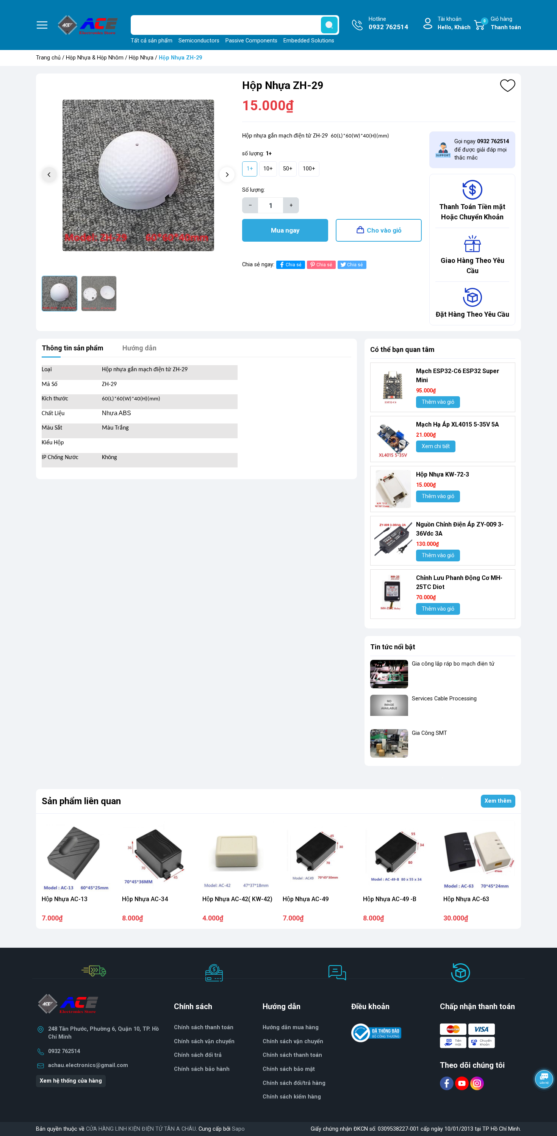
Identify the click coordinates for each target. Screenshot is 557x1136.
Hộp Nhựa (141, 58)
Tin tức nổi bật (392, 647)
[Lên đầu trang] (545, 1100)
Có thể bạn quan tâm (402, 349)
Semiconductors (198, 41)
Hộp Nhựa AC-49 (306, 899)
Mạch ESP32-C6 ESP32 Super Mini (457, 375)
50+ (288, 169)
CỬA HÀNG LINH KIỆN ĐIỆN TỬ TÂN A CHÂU (141, 1129)
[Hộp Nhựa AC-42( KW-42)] (238, 856)
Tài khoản (454, 23)
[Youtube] (462, 1083)
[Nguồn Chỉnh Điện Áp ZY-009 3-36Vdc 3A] (393, 539)
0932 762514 (64, 1051)
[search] (329, 25)
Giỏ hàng (502, 23)
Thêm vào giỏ (438, 402)
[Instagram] (477, 1083)
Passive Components (251, 41)
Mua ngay (285, 230)
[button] (227, 174)
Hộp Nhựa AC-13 (65, 899)
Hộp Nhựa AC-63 (466, 899)
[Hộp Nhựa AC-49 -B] (399, 856)
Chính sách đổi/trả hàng (294, 1083)
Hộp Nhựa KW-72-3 (442, 474)
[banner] (443, 777)
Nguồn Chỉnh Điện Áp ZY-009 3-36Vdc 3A (460, 529)
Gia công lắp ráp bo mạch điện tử (453, 664)
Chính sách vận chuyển (204, 1041)
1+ (250, 169)
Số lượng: (253, 190)
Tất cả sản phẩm (151, 41)
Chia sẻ (293, 264)
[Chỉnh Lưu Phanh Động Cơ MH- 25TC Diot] (393, 592)
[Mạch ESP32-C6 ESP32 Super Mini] (393, 386)
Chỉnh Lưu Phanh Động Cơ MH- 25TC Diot (459, 582)
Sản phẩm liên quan (81, 801)
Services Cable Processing (444, 698)
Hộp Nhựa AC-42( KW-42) (237, 899)
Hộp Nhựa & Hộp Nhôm (95, 58)
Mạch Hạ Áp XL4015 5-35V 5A (457, 424)
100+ (309, 169)
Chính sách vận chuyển (293, 1041)
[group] (138, 175)
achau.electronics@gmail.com (88, 1065)
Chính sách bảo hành (202, 1069)
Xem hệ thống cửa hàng (71, 1081)
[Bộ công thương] (376, 1033)
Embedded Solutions (308, 41)
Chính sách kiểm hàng (292, 1097)
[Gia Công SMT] (389, 743)
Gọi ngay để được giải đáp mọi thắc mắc (481, 149)
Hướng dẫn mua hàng (291, 1027)
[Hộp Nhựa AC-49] (319, 856)
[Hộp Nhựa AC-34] (158, 856)
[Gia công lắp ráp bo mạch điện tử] (389, 674)
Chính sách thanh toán (203, 1027)
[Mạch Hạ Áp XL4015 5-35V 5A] (393, 439)
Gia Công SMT (429, 733)
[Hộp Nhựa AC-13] (78, 856)
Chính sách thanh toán (292, 1055)
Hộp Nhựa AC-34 (145, 899)
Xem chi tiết (436, 446)
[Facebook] (447, 1083)
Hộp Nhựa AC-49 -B (389, 899)
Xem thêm (498, 801)
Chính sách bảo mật (289, 1069)
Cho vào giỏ (384, 230)
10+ (268, 169)
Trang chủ (48, 58)
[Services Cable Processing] (389, 709)
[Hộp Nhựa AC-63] (479, 856)
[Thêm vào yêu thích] (507, 85)
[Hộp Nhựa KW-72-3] (393, 489)
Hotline (388, 23)
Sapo (238, 1129)
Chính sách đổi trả (198, 1055)
